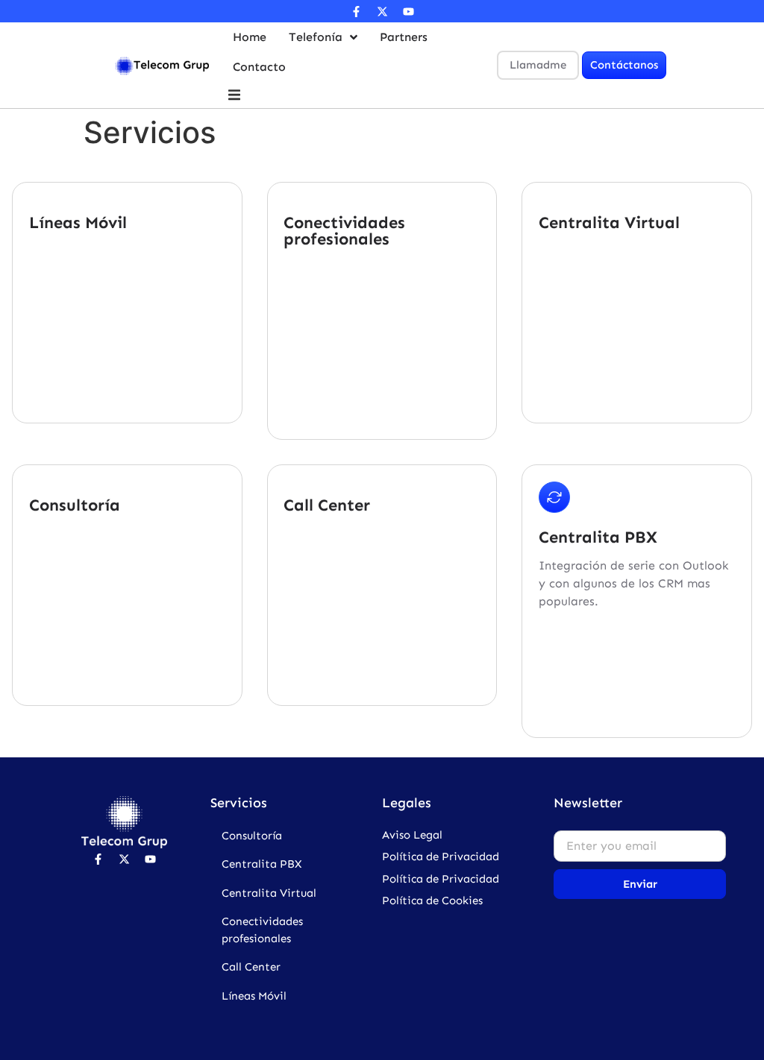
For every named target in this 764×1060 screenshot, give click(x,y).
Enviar (640, 884)
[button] (235, 95)
